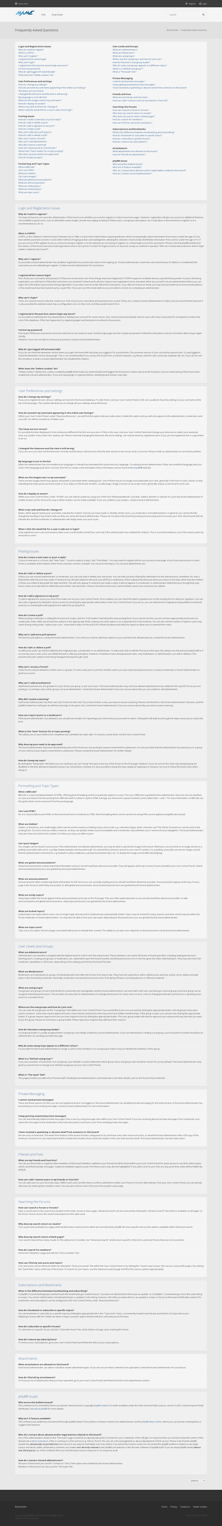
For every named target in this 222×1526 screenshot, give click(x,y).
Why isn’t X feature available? (127, 167)
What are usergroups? (124, 56)
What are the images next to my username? (39, 100)
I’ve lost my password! (29, 68)
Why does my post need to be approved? (38, 154)
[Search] (203, 14)
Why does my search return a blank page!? (134, 116)
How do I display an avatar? (32, 103)
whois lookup (38, 1441)
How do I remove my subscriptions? (130, 141)
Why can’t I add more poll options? (35, 132)
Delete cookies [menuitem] (200, 1506)
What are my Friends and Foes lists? (130, 97)
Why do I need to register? (31, 49)
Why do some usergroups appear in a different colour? (140, 65)
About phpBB (40, 1408)
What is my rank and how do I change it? (38, 106)
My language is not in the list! (32, 97)
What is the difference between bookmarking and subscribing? (143, 132)
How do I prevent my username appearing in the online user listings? (52, 87)
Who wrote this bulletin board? (128, 164)
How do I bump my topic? (30, 157)
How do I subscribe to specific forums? (131, 138)
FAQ (43, 14)
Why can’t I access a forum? (31, 138)
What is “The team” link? (124, 71)
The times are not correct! (30, 90)
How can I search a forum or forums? (131, 110)
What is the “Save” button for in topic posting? (40, 151)
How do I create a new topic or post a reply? (39, 119)
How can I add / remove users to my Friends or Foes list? (140, 100)
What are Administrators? (125, 49)
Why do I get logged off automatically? (36, 71)
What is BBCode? (26, 167)
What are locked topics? (30, 189)
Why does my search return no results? (132, 113)
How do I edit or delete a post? (33, 122)
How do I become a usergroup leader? (131, 62)
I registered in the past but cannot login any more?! (43, 65)
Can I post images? (27, 176)
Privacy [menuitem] (173, 1506)
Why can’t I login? (26, 62)
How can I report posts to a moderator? (37, 147)
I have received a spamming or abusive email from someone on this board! (149, 87)
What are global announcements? (35, 179)
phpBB (137, 467)
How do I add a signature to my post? (36, 125)
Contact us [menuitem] (185, 1506)
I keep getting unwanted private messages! (134, 84)
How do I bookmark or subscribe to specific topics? (137, 135)
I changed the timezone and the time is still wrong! (42, 93)
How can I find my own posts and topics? (132, 122)
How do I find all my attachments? (129, 154)
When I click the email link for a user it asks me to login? (45, 109)
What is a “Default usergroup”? (128, 68)
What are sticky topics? (29, 186)
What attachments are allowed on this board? (135, 151)
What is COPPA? (26, 52)
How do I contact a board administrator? (132, 173)
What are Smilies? (27, 173)
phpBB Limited (101, 1405)
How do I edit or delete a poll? (32, 135)
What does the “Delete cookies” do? (36, 75)
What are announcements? (31, 182)
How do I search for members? (128, 119)
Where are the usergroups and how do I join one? (137, 59)
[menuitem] (203, 3)
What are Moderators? (124, 52)
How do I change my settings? (32, 84)
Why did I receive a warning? (32, 144)
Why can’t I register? (28, 56)
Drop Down (57, 14)
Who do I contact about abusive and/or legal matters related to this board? (149, 170)
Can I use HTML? (26, 170)
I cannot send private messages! (129, 81)
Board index (20, 1506)
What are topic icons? (28, 192)
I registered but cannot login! (32, 59)
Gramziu (34, 1518)
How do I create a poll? (29, 128)
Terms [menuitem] (164, 1506)
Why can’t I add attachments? (32, 141)
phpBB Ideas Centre (152, 1421)
